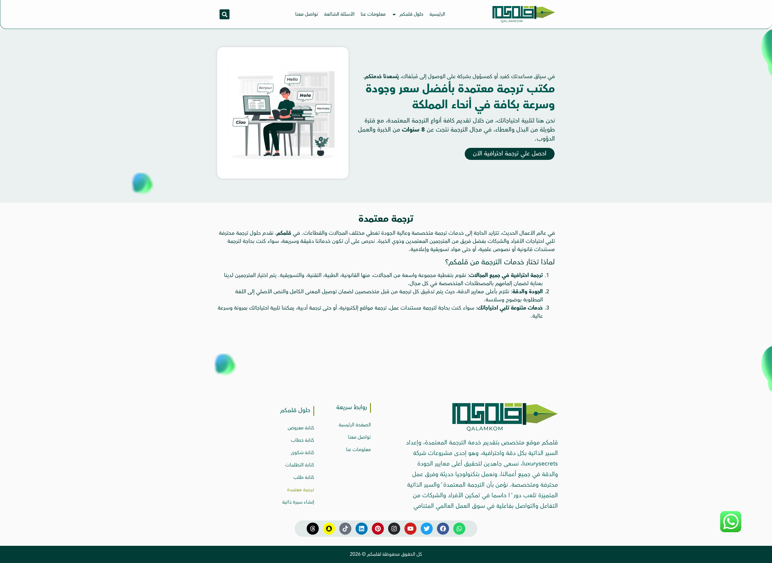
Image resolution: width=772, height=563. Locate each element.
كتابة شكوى (302, 452)
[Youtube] (410, 529)
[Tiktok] (345, 529)
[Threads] (313, 529)
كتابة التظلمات (299, 465)
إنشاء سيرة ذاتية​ (298, 502)
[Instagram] (394, 529)
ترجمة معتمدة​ (300, 489)
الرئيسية (437, 14)
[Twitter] (427, 529)
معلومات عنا (373, 14)
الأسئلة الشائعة (339, 14)
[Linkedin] (362, 529)
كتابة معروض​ (301, 427)
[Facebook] (443, 529)
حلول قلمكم (411, 14)
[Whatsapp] (459, 529)
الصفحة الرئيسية (355, 424)
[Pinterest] (378, 529)
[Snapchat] (329, 529)
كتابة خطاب (302, 440)
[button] (224, 14)
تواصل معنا (306, 14)
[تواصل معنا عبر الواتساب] (730, 531)
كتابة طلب (303, 477)
